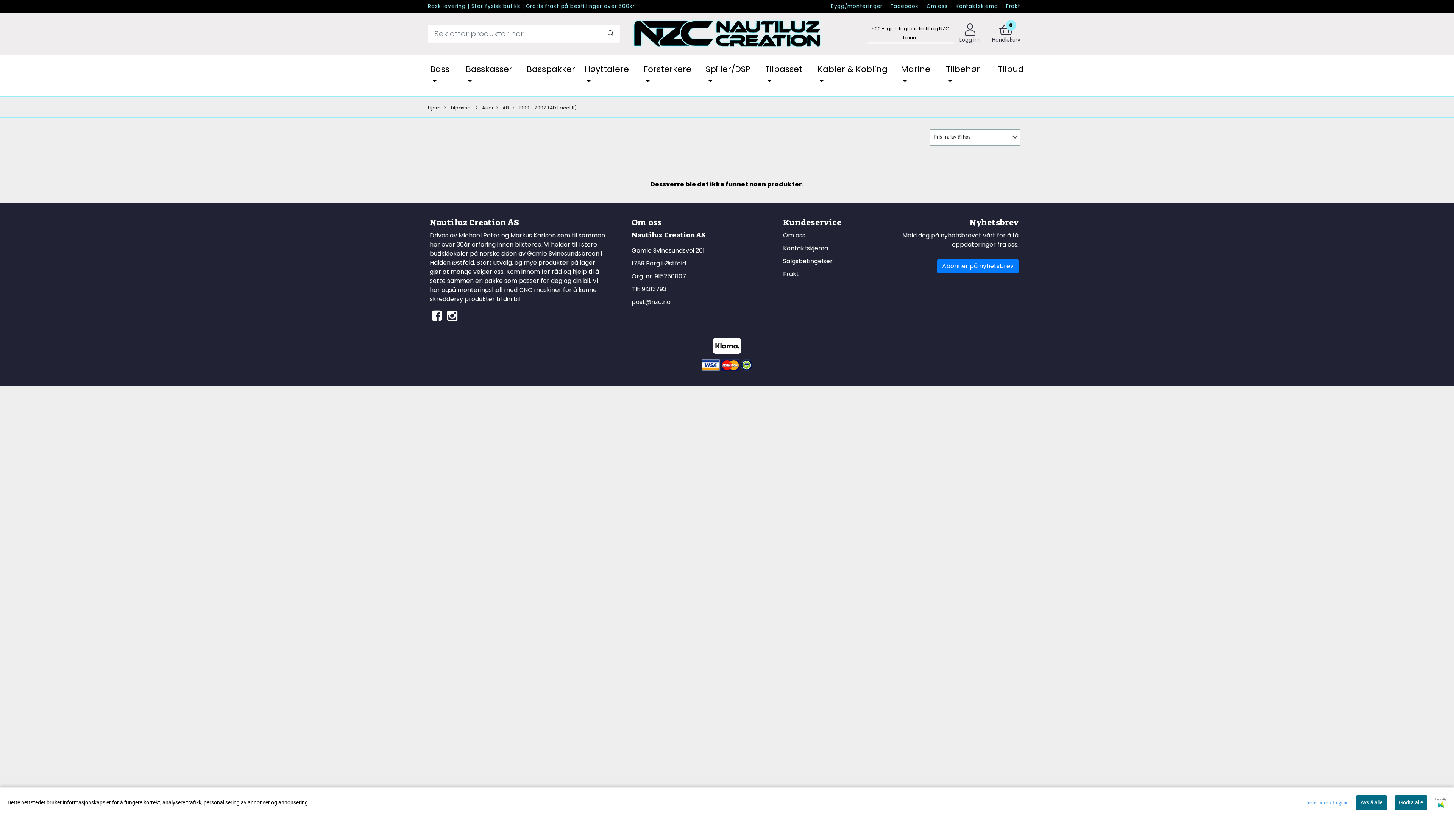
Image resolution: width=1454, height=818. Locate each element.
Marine (915, 69)
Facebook (905, 6)
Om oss (937, 6)
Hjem (434, 108)
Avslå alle (1371, 802)
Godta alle (1411, 802)
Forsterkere (667, 69)
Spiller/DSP (728, 69)
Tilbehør (963, 69)
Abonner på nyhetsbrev (978, 266)
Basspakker (551, 69)
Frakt (1013, 6)
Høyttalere (606, 69)
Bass (439, 69)
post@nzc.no (651, 302)
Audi (487, 108)
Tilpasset (783, 69)
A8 (505, 108)
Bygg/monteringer (857, 6)
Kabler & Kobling (852, 69)
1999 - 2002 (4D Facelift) (547, 108)
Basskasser (489, 69)
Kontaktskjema (977, 6)
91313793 (654, 289)
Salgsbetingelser (808, 261)
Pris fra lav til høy (952, 137)
